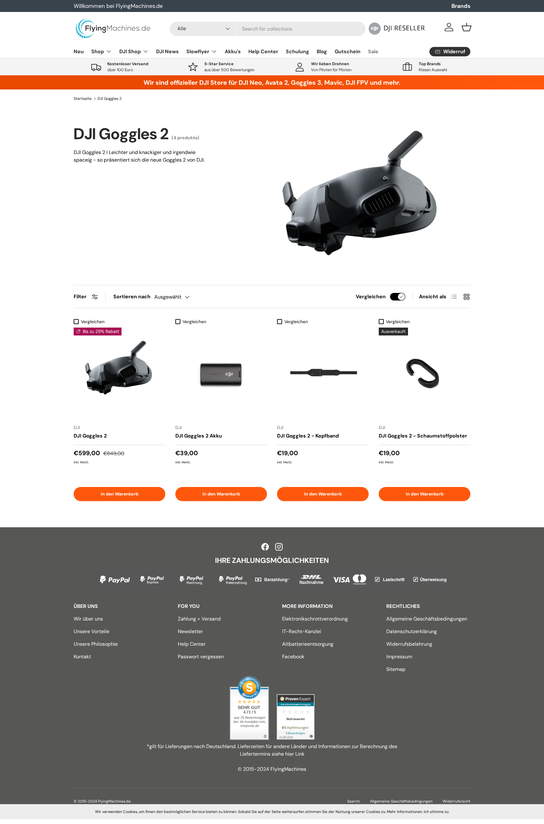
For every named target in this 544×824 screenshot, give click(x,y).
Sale (373, 51)
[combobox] (268, 29)
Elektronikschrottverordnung (315, 618)
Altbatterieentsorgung (307, 644)
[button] (466, 27)
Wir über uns (88, 618)
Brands (460, 6)
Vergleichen (371, 296)
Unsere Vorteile (91, 631)
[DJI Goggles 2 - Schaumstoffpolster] (424, 373)
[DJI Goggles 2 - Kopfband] (323, 373)
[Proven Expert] (295, 717)
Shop (97, 51)
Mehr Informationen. (405, 811)
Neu (79, 51)
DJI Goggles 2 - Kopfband (308, 435)
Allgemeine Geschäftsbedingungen (426, 618)
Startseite (83, 98)
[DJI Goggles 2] (119, 373)
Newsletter (190, 631)
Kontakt (82, 656)
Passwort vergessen (201, 656)
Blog (322, 51)
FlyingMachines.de (114, 801)
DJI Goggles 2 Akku (198, 435)
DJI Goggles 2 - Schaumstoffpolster (423, 435)
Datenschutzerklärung (411, 631)
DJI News (167, 51)
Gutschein (347, 51)
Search (353, 801)
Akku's (233, 51)
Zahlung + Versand (199, 618)
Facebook (293, 656)
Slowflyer (197, 51)
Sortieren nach (131, 296)
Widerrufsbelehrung (409, 644)
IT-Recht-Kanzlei (301, 631)
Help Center (263, 51)
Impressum (399, 656)
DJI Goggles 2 (110, 98)
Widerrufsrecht (456, 801)
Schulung (297, 51)
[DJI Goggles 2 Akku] (221, 373)
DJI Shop (130, 51)
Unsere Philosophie (96, 644)
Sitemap (395, 669)
